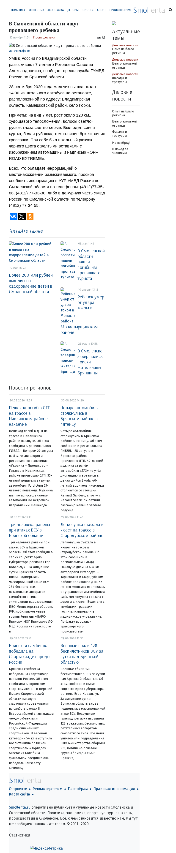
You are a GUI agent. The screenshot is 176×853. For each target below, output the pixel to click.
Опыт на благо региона (123, 51)
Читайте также (26, 230)
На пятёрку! (121, 143)
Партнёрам (78, 789)
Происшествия (120, 10)
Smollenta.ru (19, 807)
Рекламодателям (47, 789)
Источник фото (19, 50)
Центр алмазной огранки (124, 65)
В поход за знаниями (120, 151)
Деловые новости (80, 10)
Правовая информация (114, 789)
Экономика (55, 10)
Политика (18, 10)
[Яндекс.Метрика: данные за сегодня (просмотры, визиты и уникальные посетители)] (46, 848)
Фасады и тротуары (119, 80)
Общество (36, 10)
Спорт (101, 10)
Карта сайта (19, 794)
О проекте (18, 789)
